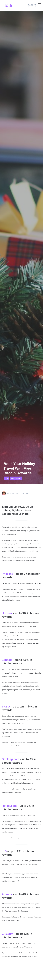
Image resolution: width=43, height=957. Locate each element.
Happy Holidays (16, 478)
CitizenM (7, 933)
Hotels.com (9, 805)
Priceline (7, 573)
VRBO (6, 706)
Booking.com (10, 759)
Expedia (7, 659)
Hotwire (7, 613)
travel (6, 478)
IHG (4, 851)
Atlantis (7, 894)
